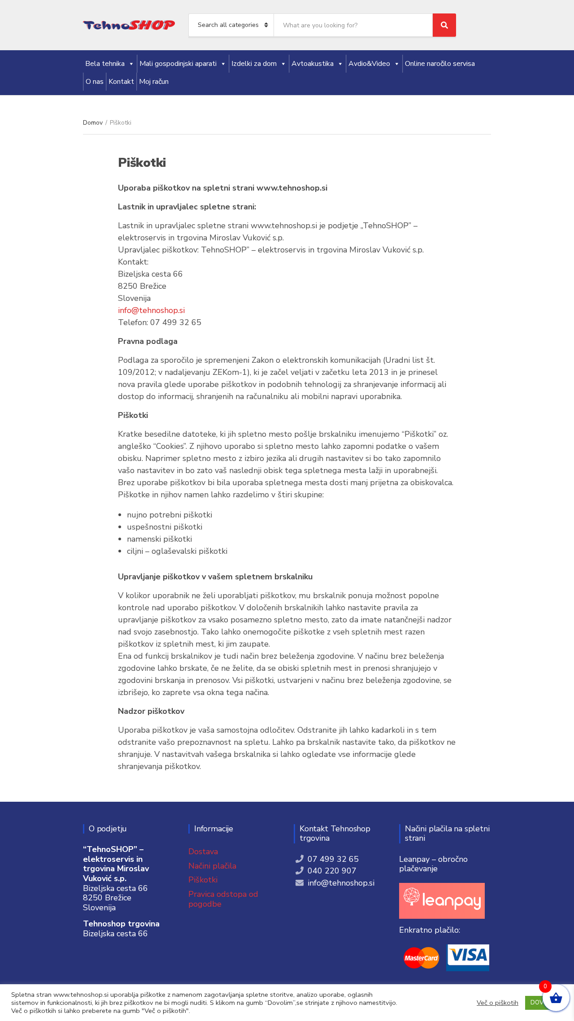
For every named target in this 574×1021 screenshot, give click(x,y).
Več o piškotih (497, 1003)
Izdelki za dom (254, 64)
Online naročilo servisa (440, 64)
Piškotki (202, 879)
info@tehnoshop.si (151, 310)
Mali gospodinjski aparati (178, 64)
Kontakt (121, 82)
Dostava (203, 851)
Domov (93, 122)
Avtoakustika (312, 64)
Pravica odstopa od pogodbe (223, 899)
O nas (95, 82)
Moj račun (154, 82)
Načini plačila (212, 865)
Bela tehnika (105, 64)
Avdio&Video (369, 64)
